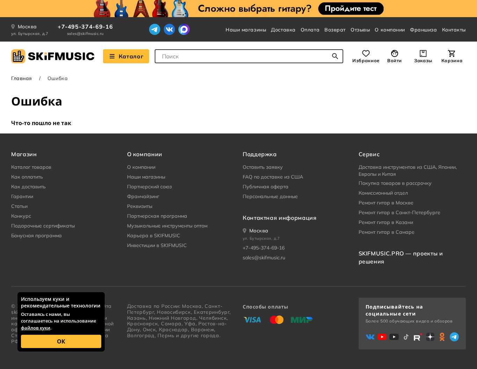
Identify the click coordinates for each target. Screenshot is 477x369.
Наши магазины (246, 30)
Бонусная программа (36, 235)
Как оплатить (27, 177)
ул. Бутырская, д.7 (30, 33)
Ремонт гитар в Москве (386, 203)
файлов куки (35, 328)
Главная (21, 78)
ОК (61, 341)
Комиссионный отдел (383, 193)
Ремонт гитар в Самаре (386, 232)
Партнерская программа (157, 216)
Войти (394, 60)
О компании (390, 30)
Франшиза (423, 30)
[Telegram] (154, 29)
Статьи (19, 206)
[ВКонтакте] (169, 29)
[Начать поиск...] (335, 56)
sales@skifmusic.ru (85, 33)
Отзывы (360, 30)
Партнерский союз (149, 186)
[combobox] (249, 56)
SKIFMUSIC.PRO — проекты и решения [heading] (401, 257)
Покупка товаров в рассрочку (395, 183)
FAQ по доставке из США (273, 177)
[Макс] (184, 29)
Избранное (366, 60)
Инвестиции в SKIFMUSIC (157, 245)
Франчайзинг (143, 196)
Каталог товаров (31, 167)
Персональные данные (270, 196)
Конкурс (21, 216)
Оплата (310, 30)
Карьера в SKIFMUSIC (153, 235)
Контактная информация (279, 217)
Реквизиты (139, 206)
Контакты (454, 30)
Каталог (131, 56)
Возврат (335, 30)
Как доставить (28, 186)
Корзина (451, 60)
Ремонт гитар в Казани (386, 222)
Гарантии (22, 196)
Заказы (423, 60)
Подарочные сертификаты (43, 226)
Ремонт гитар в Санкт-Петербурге (399, 212)
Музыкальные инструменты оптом (167, 226)
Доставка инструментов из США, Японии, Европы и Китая (408, 170)
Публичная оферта (265, 186)
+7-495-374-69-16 (85, 26)
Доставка (283, 30)
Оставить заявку (263, 167)
